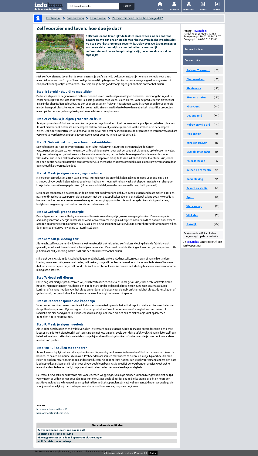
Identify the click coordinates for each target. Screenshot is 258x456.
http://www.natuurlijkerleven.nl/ (52, 413)
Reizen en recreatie (199, 170)
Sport (190, 197)
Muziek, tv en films (198, 151)
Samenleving (75, 18)
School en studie (197, 188)
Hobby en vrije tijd (198, 124)
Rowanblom (200, 30)
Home (160, 9)
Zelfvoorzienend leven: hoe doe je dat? (137, 18)
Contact (217, 9)
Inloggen (174, 9)
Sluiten (153, 453)
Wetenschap (194, 206)
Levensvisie (98, 18)
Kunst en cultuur (196, 142)
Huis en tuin (193, 133)
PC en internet (195, 160)
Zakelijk (191, 224)
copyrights (193, 241)
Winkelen (192, 215)
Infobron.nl (53, 18)
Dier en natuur (195, 79)
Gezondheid (194, 115)
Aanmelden (188, 9)
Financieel (192, 106)
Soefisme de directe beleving (55, 433)
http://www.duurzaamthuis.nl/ (51, 409)
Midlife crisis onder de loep (54, 441)
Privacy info (140, 453)
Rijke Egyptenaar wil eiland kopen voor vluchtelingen (69, 437)
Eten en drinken (196, 97)
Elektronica (193, 88)
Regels (203, 9)
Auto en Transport (198, 70)
